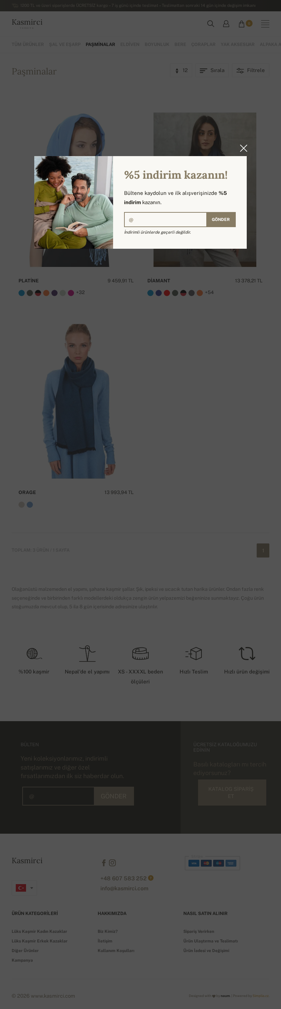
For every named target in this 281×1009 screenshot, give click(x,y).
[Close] (241, 148)
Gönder (221, 219)
